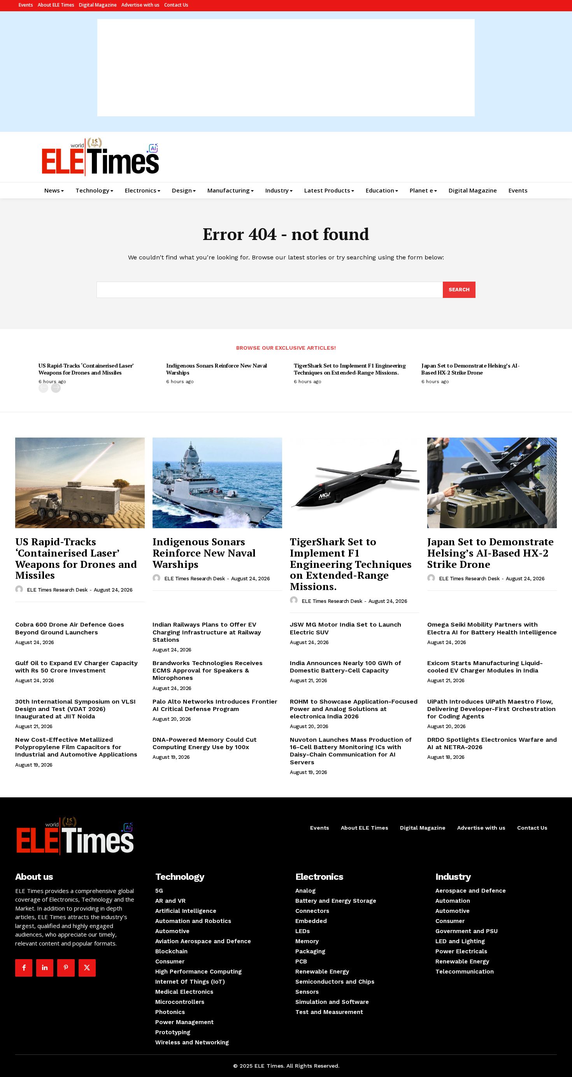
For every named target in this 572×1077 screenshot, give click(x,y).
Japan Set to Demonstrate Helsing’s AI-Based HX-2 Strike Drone (470, 369)
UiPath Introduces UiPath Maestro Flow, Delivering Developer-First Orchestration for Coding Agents (491, 709)
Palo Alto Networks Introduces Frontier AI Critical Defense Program (215, 705)
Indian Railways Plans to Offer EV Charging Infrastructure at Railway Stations (207, 632)
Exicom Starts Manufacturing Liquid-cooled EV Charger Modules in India (485, 666)
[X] (87, 967)
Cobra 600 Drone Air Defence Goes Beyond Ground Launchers (69, 628)
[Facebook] (23, 967)
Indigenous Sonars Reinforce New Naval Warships (216, 369)
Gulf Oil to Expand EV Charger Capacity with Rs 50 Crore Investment (76, 666)
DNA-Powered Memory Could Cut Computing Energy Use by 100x (205, 743)
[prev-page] (43, 388)
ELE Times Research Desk (57, 590)
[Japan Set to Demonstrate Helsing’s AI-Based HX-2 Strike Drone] (492, 483)
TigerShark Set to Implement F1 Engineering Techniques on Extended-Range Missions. (349, 369)
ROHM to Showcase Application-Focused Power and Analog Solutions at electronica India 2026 (354, 709)
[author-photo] (20, 589)
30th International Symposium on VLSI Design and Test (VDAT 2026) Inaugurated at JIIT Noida (75, 709)
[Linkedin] (44, 967)
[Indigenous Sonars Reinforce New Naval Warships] (217, 483)
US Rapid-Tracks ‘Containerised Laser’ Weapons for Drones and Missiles (86, 369)
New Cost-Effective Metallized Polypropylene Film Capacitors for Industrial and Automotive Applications (76, 747)
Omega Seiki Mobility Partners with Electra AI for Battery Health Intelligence (492, 628)
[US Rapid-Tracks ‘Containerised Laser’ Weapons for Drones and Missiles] (80, 483)
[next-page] (56, 388)
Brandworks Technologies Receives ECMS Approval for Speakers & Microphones (208, 670)
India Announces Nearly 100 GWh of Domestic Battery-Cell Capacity (345, 666)
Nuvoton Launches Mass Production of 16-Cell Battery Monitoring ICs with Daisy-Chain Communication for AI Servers (351, 751)
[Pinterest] (65, 967)
